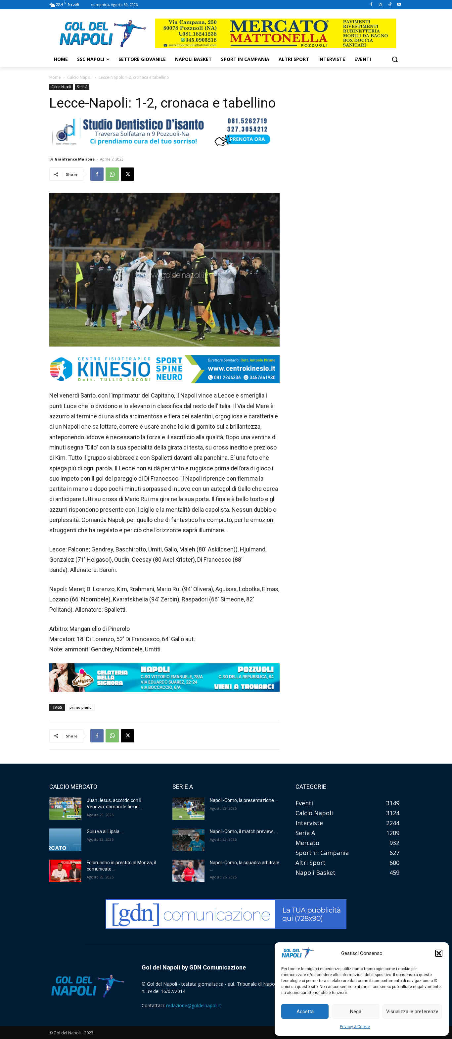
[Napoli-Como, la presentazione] (188, 808)
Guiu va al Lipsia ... (105, 831)
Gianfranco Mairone (75, 159)
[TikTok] (389, 5)
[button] (438, 953)
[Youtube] (399, 5)
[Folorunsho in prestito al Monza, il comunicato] (65, 871)
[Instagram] (380, 5)
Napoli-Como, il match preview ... (243, 831)
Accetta (305, 1012)
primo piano (80, 707)
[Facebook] (371, 5)
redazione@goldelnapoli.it (193, 1005)
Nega (355, 1012)
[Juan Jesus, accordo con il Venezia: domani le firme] (65, 808)
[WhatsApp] (112, 174)
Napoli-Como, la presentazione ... (244, 800)
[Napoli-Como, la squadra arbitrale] (188, 871)
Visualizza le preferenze (412, 1012)
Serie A (82, 86)
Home (55, 77)
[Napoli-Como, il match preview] (188, 839)
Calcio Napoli (79, 77)
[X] (127, 174)
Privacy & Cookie (355, 1026)
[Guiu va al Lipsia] (65, 839)
